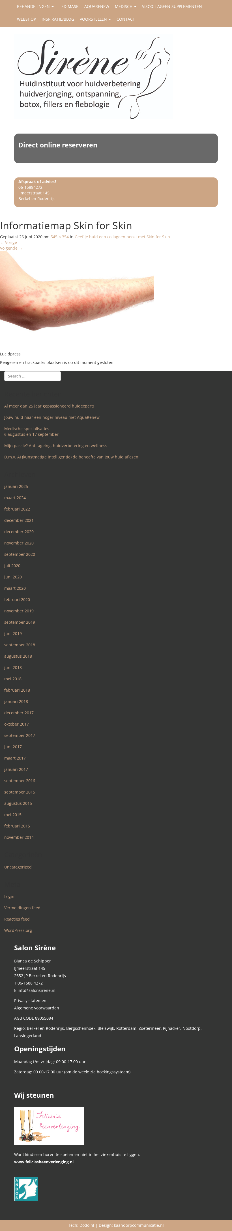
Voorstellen (94, 19)
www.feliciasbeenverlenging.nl (44, 1161)
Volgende (11, 248)
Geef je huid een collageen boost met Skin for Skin (122, 236)
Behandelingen (34, 6)
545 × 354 (60, 236)
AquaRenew (96, 6)
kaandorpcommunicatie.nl (139, 1225)
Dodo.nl (87, 1225)
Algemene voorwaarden (36, 1008)
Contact (126, 19)
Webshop (26, 19)
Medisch (124, 6)
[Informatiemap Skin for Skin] (77, 300)
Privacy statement (31, 1000)
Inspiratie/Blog (58, 19)
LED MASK (69, 6)
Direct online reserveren (57, 144)
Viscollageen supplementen (172, 6)
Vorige (8, 242)
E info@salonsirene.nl (34, 990)
